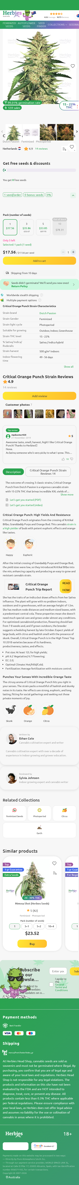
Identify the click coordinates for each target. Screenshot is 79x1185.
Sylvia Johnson (29, 778)
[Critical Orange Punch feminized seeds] (39, 70)
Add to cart (39, 260)
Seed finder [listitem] (41, 24)
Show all (68, 366)
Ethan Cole (26, 738)
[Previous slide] (2, 132)
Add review (39, 396)
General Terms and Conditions (61, 987)
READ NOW (66, 586)
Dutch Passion (48, 313)
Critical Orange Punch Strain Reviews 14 (48, 471)
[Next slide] (77, 132)
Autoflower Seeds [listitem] (26, 24)
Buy (32, 944)
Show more (67, 494)
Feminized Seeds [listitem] (9, 24)
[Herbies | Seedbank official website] (20, 14)
